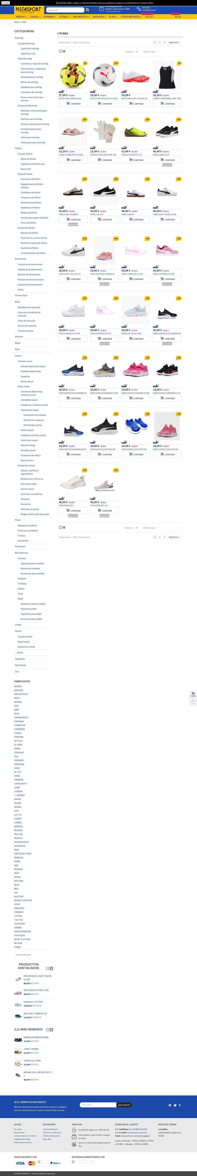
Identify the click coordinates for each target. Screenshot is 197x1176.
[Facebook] (180, 1105)
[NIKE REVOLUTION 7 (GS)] (18, 993)
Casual (34, 17)
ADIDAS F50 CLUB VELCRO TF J (38, 1074)
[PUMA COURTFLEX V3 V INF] (136, 250)
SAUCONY (19, 896)
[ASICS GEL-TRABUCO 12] (18, 1016)
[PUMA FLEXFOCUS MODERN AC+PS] (167, 370)
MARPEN (18, 826)
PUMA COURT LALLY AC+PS (69, 274)
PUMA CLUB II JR (96, 214)
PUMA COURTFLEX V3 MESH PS (102, 274)
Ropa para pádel (29, 608)
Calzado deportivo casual (33, 366)
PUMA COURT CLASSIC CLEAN (164, 214)
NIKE (16, 849)
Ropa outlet (24, 641)
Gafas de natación (26, 320)
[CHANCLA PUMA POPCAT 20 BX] (73, 131)
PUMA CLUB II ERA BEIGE (68, 214)
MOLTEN (18, 834)
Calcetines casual (29, 440)
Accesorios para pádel (31, 618)
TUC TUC (18, 919)
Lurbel (18, 624)
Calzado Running (26, 43)
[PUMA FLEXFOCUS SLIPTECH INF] (104, 426)
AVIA (16, 705)
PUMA (17, 861)
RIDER (17, 877)
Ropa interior (27, 460)
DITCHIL (18, 740)
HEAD (17, 768)
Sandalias (25, 376)
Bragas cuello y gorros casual (35, 514)
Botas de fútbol (28, 158)
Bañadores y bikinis (27, 525)
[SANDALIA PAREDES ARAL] (18, 1040)
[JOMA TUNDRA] (18, 1051)
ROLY (16, 884)
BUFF (16, 713)
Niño (17, 349)
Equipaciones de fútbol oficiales (32, 186)
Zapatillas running (30, 48)
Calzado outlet (25, 636)
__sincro (19, 652)
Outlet (148, 16)
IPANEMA (18, 779)
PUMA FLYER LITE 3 (66, 505)
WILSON (18, 943)
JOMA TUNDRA (31, 1048)
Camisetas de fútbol (31, 179)
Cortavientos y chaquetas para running (33, 70)
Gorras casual (27, 488)
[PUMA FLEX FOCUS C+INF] (136, 310)
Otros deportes (130, 17)
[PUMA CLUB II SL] (136, 191)
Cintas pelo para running (33, 142)
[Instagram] (170, 1105)
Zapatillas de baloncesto (30, 269)
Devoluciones (19, 1132)
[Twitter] (175, 1105)
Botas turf (26, 168)
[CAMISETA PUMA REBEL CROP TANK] (167, 75)
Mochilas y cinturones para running (34, 112)
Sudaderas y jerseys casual (33, 435)
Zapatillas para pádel (31, 613)
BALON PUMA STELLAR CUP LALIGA (104, 98)
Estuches (25, 498)
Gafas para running (30, 137)
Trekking (22, 583)
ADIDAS (17, 686)
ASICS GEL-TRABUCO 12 (35, 1013)
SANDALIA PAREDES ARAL (36, 1037)
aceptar (5, 3)
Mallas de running (29, 82)
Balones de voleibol (30, 568)
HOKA (17, 775)
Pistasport (20, 546)
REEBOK (18, 869)
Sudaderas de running (31, 87)
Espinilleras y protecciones (34, 237)
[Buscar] (87, 10)
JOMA (17, 787)
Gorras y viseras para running (35, 123)
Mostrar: (129, 51)
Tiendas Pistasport (50, 1129)
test (17, 671)
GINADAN (19, 760)
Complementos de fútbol (33, 252)
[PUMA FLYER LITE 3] (73, 482)
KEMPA (17, 806)
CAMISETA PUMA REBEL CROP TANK (167, 98)
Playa (112, 17)
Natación (98, 17)
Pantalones (20, 665)
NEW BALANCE (21, 841)
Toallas (21, 535)
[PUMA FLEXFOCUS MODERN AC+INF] (104, 370)
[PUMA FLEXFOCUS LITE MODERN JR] (167, 310)
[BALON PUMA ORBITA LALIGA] (73, 75)
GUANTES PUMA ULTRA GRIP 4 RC (103, 155)
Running (49, 17)
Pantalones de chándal (35, 414)
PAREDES (18, 857)
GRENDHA (19, 764)
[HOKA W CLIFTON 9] (18, 1004)
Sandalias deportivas (31, 371)
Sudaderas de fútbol (30, 207)
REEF (16, 873)
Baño (17, 301)
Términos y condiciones (52, 1132)
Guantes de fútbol (29, 247)
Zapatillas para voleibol (32, 563)
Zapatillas (20, 658)
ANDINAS (18, 690)
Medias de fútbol (29, 212)
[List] (64, 51)
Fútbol (63, 17)
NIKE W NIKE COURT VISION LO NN (37, 978)
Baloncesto (80, 17)
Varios (21, 289)
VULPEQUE (19, 935)
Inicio (16, 22)
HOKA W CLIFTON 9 (33, 1001)
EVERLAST (19, 752)
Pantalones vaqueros (34, 420)
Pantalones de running (32, 77)
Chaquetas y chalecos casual (34, 404)
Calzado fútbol (25, 153)
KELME (17, 803)
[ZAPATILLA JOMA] (18, 1063)
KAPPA (17, 799)
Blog (177, 16)
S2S (16, 892)
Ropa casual (24, 386)
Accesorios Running (27, 105)
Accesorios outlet (26, 646)
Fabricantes (22, 681)
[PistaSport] (29, 9)
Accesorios (23, 540)
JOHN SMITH (20, 783)
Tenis (20, 593)
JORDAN (18, 791)
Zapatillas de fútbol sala (33, 163)
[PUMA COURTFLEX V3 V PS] (104, 310)
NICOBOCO (19, 845)
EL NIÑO (18, 744)
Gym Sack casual (29, 483)
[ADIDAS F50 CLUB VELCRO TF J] (18, 1075)
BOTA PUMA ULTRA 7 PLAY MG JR (134, 98)
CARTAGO (19, 721)
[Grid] (60, 51)
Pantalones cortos (33, 425)
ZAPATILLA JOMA (32, 1060)
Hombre (19, 336)
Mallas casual (27, 430)
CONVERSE (19, 729)
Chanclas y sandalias (28, 530)
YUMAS (17, 947)
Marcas (20, 17)
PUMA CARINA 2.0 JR (161, 155)
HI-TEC (17, 771)
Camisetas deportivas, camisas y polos (32, 393)
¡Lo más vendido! (28, 1029)
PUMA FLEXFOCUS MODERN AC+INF (104, 393)
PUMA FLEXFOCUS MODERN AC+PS (166, 393)
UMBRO (18, 927)
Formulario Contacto (136, 1132)
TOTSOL (18, 915)
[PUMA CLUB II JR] (104, 191)
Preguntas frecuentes (22, 1139)
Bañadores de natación (29, 307)
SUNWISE (18, 912)
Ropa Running (25, 58)
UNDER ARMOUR (22, 931)
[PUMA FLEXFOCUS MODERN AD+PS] (73, 426)
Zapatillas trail (28, 53)
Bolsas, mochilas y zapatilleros (30, 472)
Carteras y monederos (31, 493)
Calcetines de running (31, 92)
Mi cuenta (18, 1129)
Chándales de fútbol (30, 192)
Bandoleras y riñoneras (32, 478)
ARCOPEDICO (21, 694)
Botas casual (27, 381)
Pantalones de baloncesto (31, 279)
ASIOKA (18, 701)
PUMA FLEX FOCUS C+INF (131, 333)
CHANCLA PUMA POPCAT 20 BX (71, 155)
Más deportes (21, 552)
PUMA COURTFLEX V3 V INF (132, 274)
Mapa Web (47, 1139)
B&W (16, 709)
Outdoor (22, 578)
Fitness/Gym (21, 295)
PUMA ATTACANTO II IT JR (132, 155)
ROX (16, 888)
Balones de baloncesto (29, 274)
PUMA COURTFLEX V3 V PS (100, 333)
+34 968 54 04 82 (139, 1129)
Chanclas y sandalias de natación (29, 314)
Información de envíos (23, 1142)
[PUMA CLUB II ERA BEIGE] (73, 191)
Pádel (20, 598)
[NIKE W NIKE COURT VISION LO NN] (18, 978)
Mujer (17, 342)
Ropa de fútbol (25, 174)
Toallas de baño (25, 330)
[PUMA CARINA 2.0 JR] (167, 131)
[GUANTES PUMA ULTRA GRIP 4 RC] (104, 131)
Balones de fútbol (29, 232)
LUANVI (17, 818)
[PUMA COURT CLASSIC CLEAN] (167, 191)
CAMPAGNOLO (21, 717)
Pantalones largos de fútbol (34, 217)
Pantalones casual (30, 409)
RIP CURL (19, 880)
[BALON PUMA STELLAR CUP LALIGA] (104, 75)
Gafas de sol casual (30, 509)
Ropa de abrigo (28, 445)
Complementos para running (31, 131)
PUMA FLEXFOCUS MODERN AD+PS (72, 449)
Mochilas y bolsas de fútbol (34, 242)
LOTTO (17, 814)
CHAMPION (19, 725)
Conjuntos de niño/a (31, 455)
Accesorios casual (26, 465)
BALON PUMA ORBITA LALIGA (70, 98)
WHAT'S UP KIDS (22, 939)
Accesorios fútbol (26, 227)
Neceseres (26, 504)
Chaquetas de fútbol (31, 197)
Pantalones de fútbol (31, 202)
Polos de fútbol (28, 222)
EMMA (17, 748)
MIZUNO (18, 830)
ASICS (17, 698)
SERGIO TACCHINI (23, 900)
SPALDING (19, 908)
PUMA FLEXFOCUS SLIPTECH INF (102, 449)
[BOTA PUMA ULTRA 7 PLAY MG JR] (136, 75)
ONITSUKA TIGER (22, 853)
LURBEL (18, 822)
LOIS (16, 810)
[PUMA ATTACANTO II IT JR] (136, 131)
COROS (17, 733)
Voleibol (22, 558)
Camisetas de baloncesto (30, 264)
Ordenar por (149, 51)
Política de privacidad (51, 1136)
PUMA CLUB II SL (128, 214)
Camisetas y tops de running (34, 63)
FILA (16, 756)
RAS (16, 865)
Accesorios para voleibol (33, 573)
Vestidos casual (28, 450)
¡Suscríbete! (124, 1104)
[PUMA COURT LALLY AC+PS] (73, 250)
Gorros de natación (27, 325)
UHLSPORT (19, 923)
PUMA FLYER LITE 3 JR (99, 505)
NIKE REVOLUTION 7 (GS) (36, 990)
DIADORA (18, 736)
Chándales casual (29, 399)
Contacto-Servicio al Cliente (25, 1136)
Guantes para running (31, 118)
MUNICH (18, 838)
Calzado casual (25, 361)
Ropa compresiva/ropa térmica (32, 99)
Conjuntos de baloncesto (30, 284)
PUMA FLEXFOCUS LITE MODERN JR (167, 333)
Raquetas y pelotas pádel (33, 603)
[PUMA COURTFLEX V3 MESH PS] (104, 250)
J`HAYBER (19, 795)
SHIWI (17, 904)
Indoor (21, 588)
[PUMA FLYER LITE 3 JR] (104, 482)
